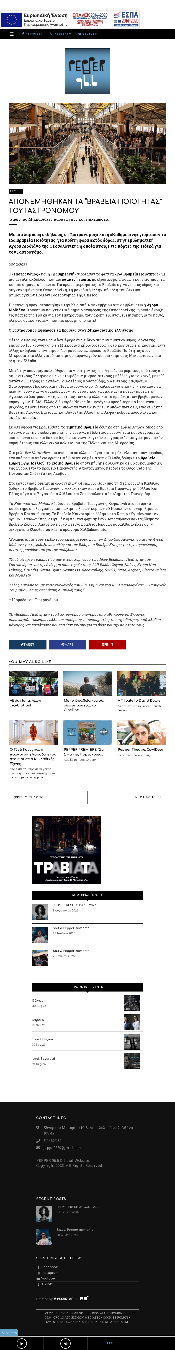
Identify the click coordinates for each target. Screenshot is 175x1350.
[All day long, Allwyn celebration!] (33, 683)
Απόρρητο (9, 1333)
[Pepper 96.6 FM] (87, 92)
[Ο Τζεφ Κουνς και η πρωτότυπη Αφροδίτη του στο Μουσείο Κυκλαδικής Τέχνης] (33, 732)
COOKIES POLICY (115, 1317)
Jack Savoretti (43, 1058)
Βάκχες (38, 1000)
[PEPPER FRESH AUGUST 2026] (40, 912)
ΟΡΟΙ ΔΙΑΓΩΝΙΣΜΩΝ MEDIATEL (76, 1317)
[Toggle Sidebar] (12, 34)
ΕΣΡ (69, 1322)
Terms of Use (78, 1313)
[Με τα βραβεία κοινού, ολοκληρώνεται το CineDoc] (87, 683)
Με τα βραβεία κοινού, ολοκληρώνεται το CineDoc (84, 705)
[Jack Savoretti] (132, 1061)
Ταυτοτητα (55, 1322)
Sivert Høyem (42, 1039)
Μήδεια (38, 1020)
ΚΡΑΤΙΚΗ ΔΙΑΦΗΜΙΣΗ (112, 1322)
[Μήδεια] (132, 1022)
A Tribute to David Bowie (139, 700)
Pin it (108, 644)
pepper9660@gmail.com (62, 1147)
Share (68, 644)
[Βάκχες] (132, 1003)
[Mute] (65, 1343)
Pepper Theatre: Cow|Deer (140, 749)
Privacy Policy (52, 1313)
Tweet (28, 644)
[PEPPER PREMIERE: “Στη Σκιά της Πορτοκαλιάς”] (87, 732)
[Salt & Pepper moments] (40, 935)
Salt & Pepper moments (71, 928)
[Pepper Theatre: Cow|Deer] (141, 732)
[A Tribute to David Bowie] (141, 683)
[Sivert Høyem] (132, 1042)
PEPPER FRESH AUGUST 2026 (74, 905)
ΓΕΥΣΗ (15, 191)
